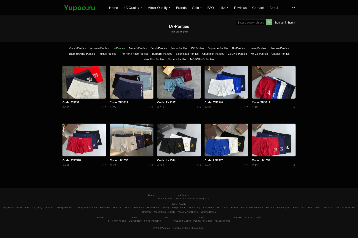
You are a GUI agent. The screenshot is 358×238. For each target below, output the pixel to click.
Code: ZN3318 (214, 102)
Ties (337, 207)
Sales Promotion (152, 220)
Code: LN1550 (119, 160)
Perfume (270, 207)
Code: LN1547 (214, 160)
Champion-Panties (213, 53)
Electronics (105, 207)
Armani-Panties (138, 48)
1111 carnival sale (117, 220)
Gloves (127, 207)
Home (113, 7)
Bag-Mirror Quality (12, 207)
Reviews (240, 7)
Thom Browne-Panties (82, 53)
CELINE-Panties (237, 53)
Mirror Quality (157, 7)
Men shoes (222, 207)
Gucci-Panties (77, 48)
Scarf (310, 207)
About (273, 7)
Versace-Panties (99, 48)
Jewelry (165, 207)
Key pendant (178, 207)
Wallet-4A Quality (185, 198)
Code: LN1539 (261, 160)
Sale (195, 7)
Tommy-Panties (177, 59)
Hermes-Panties (279, 48)
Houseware (153, 207)
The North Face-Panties (134, 53)
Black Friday (135, 220)
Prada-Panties (179, 48)
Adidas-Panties (107, 53)
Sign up (279, 22)
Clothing (49, 207)
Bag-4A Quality (166, 198)
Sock (318, 207)
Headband (139, 207)
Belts (26, 207)
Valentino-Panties (154, 59)
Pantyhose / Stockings (252, 207)
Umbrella (147, 211)
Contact (258, 7)
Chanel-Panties (280, 53)
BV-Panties (238, 48)
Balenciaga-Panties (187, 53)
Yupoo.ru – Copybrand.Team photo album (182, 227)
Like (222, 7)
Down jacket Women (86, 207)
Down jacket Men (64, 207)
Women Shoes (208, 211)
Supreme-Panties (218, 48)
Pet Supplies (283, 207)
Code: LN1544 (166, 160)
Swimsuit (327, 207)
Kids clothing (193, 207)
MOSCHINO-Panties (202, 59)
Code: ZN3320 (71, 160)
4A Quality (131, 7)
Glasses (117, 207)
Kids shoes (208, 207)
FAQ (210, 7)
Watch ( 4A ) (202, 198)
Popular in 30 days (202, 220)
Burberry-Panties (162, 53)
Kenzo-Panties (259, 53)
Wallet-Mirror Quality (164, 211)
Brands (181, 7)
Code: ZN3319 (261, 102)
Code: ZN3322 (119, 102)
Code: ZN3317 (166, 102)
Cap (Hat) (37, 207)
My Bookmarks (222, 220)
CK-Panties (197, 48)
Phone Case (299, 207)
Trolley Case (348, 207)
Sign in (292, 22)
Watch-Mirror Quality (188, 211)
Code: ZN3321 (71, 102)
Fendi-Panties (158, 48)
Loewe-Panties (257, 48)
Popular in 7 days (182, 220)
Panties (234, 207)
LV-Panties (118, 48)
